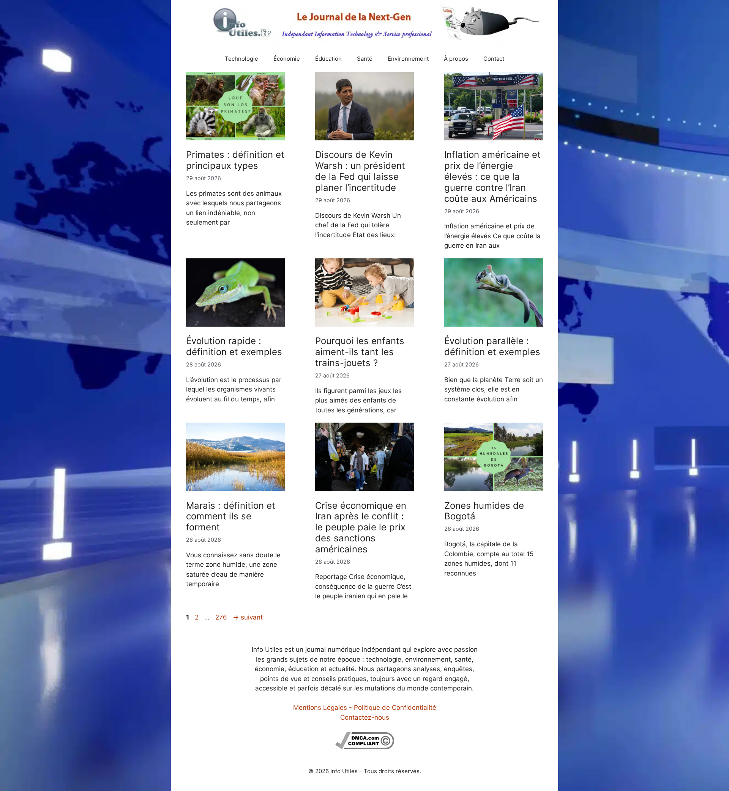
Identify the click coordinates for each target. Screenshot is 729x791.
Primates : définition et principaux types (235, 160)
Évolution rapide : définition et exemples (234, 346)
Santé (364, 58)
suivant (248, 617)
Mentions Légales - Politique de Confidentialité (364, 707)
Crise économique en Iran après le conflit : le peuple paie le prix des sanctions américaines (360, 527)
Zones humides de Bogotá (484, 511)
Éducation (328, 58)
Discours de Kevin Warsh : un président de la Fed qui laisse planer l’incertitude (360, 171)
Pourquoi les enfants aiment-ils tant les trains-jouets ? (359, 351)
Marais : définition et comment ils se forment (230, 516)
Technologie (241, 58)
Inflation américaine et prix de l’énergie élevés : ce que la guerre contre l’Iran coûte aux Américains (492, 176)
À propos (456, 58)
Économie (286, 58)
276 (222, 617)
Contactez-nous (364, 717)
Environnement (408, 58)
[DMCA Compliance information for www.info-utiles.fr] (364, 747)
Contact (493, 58)
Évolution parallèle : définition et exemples (492, 346)
